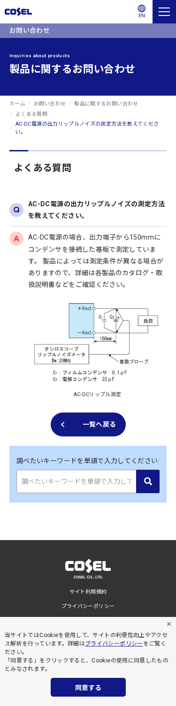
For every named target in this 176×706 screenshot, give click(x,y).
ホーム (17, 104)
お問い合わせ (50, 104)
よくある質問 (31, 114)
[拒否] (169, 624)
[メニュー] (164, 11)
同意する (88, 687)
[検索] (148, 481)
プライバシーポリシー (114, 643)
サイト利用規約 (88, 592)
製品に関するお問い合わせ (106, 104)
